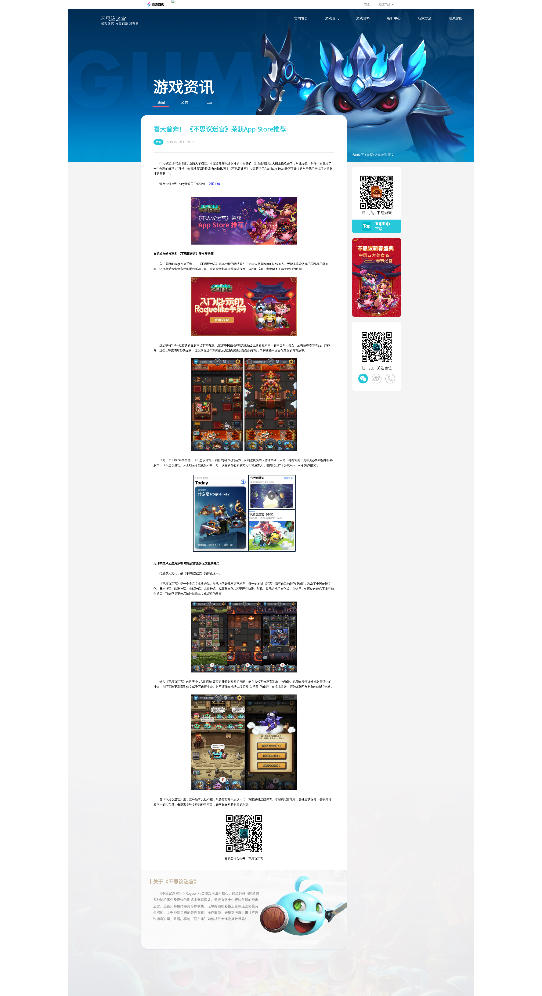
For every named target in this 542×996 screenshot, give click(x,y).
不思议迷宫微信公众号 (363, 378)
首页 (370, 154)
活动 (208, 102)
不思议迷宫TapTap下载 (376, 226)
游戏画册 (394, 45)
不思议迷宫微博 (377, 378)
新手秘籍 (363, 53)
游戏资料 (363, 18)
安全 (367, 4)
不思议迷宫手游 (83, 25)
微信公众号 (424, 37)
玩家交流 (424, 18)
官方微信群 (424, 53)
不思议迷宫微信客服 (390, 378)
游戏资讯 (332, 18)
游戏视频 (394, 37)
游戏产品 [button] (384, 4)
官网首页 (301, 18)
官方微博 (424, 45)
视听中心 (394, 18)
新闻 (161, 102)
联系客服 (455, 18)
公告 (184, 102)
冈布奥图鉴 (362, 37)
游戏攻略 (363, 45)
